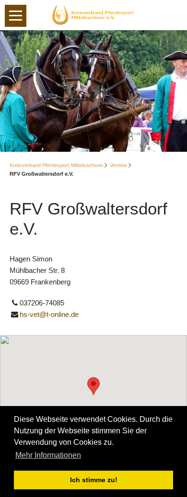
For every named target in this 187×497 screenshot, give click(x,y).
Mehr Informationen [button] (48, 455)
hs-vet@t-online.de (49, 314)
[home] (93, 14)
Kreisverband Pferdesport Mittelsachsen (56, 165)
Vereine (118, 165)
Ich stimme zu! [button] (93, 480)
